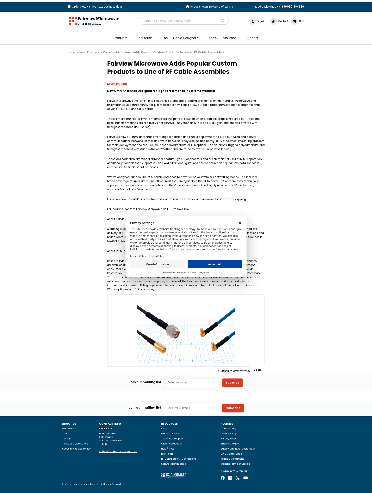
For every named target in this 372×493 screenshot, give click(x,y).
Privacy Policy (229, 438)
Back (257, 370)
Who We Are (69, 428)
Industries (145, 38)
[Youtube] (245, 478)
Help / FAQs (167, 448)
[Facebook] (223, 478)
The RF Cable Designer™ (180, 38)
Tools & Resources (222, 38)
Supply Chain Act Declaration (238, 448)
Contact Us (106, 428)
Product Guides (170, 433)
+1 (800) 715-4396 (291, 7)
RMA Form (167, 453)
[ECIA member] (173, 475)
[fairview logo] (94, 20)
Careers (66, 438)
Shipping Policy (230, 443)
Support (252, 38)
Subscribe (233, 408)
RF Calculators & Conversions (178, 458)
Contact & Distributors (75, 443)
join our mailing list (145, 382)
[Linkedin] (230, 478)
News (65, 433)
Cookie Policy (228, 428)
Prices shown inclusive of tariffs (211, 7)
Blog (164, 428)
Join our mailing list (144, 408)
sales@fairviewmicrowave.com (118, 451)
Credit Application (172, 443)
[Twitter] (238, 478)
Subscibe (232, 383)
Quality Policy (228, 433)
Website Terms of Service (235, 463)
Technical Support (172, 438)
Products (120, 38)
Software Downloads (173, 463)
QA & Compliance (231, 453)
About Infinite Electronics (76, 448)
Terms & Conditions (232, 458)
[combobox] (184, 21)
